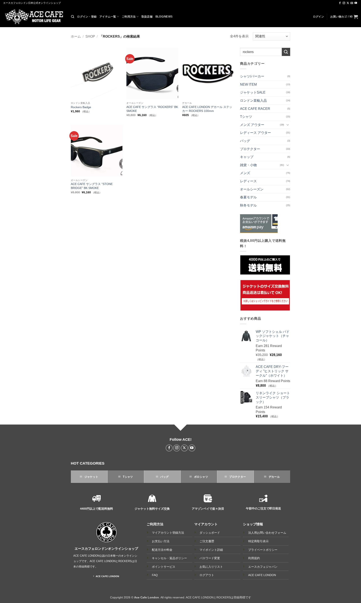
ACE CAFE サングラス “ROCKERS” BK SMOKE (152, 109)
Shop (90, 36)
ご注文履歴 (207, 541)
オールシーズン (251, 189)
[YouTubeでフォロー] (356, 3)
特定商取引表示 (258, 541)
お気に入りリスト (211, 566)
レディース (248, 181)
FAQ (155, 575)
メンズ (245, 173)
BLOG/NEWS (164, 16)
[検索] (72, 17)
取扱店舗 (147, 16)
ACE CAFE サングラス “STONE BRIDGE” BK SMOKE (92, 186)
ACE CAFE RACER (255, 108)
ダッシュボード (210, 532)
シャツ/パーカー (252, 76)
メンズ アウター (252, 125)
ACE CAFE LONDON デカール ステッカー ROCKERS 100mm (207, 109)
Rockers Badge (81, 107)
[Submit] (286, 52)
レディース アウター (255, 132)
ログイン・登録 (87, 16)
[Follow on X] (348, 3)
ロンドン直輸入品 (253, 100)
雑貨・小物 (248, 165)
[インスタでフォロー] (344, 3)
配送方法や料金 (162, 549)
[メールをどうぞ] (352, 3)
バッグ (245, 141)
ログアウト (207, 575)
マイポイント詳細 (211, 549)
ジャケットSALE (253, 92)
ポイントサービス (163, 566)
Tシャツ (246, 116)
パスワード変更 (210, 558)
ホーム (76, 36)
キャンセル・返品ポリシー (169, 558)
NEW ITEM (248, 84)
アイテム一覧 (107, 16)
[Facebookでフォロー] (340, 3)
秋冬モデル (248, 205)
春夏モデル (248, 197)
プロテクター (250, 149)
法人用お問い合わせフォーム (267, 532)
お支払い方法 (160, 541)
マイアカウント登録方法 (168, 532)
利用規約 (254, 558)
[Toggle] (287, 124)
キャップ (246, 157)
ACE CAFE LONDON (262, 575)
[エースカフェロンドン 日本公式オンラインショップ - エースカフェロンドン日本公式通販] (34, 16)
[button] (318, 16)
